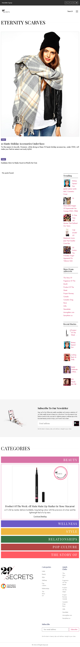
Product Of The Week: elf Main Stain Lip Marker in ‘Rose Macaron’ (74, 332)
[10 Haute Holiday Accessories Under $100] (40, 84)
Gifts (65, 306)
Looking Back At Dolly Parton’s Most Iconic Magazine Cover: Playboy (74, 357)
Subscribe (74, 629)
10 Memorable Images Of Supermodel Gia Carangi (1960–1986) (70, 204)
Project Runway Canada (68, 295)
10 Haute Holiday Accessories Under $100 (22, 143)
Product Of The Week (68, 288)
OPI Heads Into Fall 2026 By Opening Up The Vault (74, 381)
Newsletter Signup (7, 3)
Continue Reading (40, 516)
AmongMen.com (68, 312)
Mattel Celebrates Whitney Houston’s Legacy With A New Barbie (74, 369)
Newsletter (67, 309)
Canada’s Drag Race (68, 301)
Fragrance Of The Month (69, 282)
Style (3, 140)
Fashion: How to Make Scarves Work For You (19, 163)
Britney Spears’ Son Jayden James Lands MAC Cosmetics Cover (74, 344)
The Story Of (67, 278)
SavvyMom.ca (67, 315)
